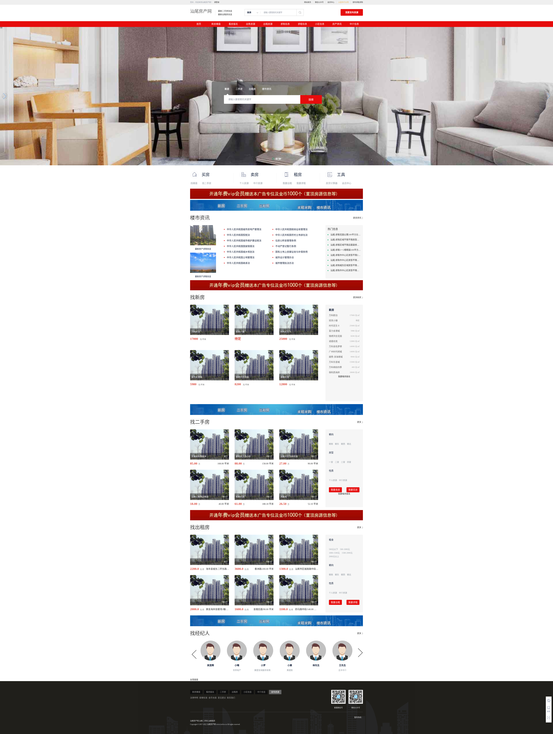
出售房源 (250, 24)
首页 (198, 24)
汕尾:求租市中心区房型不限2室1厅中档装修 (346, 255)
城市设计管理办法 (284, 257)
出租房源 (267, 24)
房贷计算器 (331, 183)
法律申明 (194, 698)
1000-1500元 (334, 553)
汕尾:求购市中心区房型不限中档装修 (346, 260)
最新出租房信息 (225, 15)
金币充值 (213, 698)
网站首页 (307, 2)
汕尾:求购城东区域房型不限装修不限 (346, 265)
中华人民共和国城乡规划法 (240, 252)
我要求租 (301, 183)
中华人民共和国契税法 (238, 235)
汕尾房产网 (201, 11)
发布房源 (275, 692)
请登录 (216, 2)
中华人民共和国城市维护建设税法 (244, 240)
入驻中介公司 (343, 2)
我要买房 (353, 490)
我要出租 (287, 183)
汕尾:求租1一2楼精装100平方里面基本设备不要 (346, 250)
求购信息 (285, 24)
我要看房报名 (344, 376)
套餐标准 (203, 698)
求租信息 (302, 24)
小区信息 (319, 24)
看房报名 (233, 24)
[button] (273, 159)
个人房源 (244, 183)
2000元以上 (334, 556)
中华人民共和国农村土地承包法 (291, 235)
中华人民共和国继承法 (238, 263)
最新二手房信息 (225, 11)
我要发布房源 (351, 12)
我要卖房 (335, 490)
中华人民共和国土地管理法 (240, 257)
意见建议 (222, 698)
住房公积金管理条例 (285, 240)
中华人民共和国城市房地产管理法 (244, 229)
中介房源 (258, 183)
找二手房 (206, 183)
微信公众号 (319, 2)
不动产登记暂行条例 (285, 246)
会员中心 (330, 2)
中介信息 (354, 24)
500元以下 (333, 549)
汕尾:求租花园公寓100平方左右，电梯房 (346, 234)
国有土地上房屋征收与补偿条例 (291, 252)
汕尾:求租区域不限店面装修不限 (346, 245)
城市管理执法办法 (284, 263)
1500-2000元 (347, 553)
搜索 (311, 99)
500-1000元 (345, 549)
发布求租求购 (358, 2)
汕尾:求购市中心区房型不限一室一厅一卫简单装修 (346, 270)
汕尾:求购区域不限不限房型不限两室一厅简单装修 (346, 240)
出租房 (235, 692)
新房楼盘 (216, 24)
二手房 (223, 692)
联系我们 (231, 698)
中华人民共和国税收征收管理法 (291, 229)
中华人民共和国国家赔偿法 (240, 246)
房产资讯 (337, 24)
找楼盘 (194, 183)
